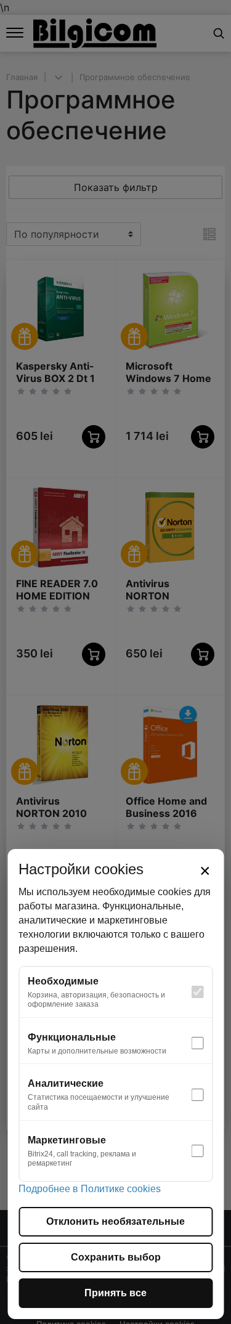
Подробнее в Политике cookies (89, 1189)
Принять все (115, 1293)
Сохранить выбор (116, 1257)
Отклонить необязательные (115, 1221)
